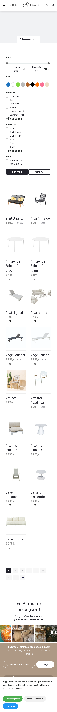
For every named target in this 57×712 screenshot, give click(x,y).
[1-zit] (7, 128)
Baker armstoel (12, 494)
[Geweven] (7, 107)
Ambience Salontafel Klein (38, 265)
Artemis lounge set (13, 447)
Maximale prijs (36, 69)
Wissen (39, 172)
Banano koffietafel (38, 494)
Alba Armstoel (41, 218)
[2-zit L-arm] (7, 132)
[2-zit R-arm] (7, 136)
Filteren (17, 172)
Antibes (11, 398)
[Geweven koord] (7, 111)
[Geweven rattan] (7, 115)
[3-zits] (7, 147)
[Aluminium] (7, 104)
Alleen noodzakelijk (35, 698)
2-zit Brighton (15, 218)
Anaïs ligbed (14, 312)
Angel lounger (15, 355)
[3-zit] (7, 143)
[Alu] (7, 100)
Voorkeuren (10, 706)
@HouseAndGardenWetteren (28, 619)
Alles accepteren (13, 698)
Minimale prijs (16, 69)
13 (9, 577)
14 (15, 577)
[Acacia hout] (7, 96)
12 (43, 570)
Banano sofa (15, 539)
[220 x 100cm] (7, 160)
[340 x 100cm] (7, 164)
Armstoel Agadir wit (38, 400)
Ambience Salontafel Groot (13, 265)
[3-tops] (7, 139)
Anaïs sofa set (40, 312)
